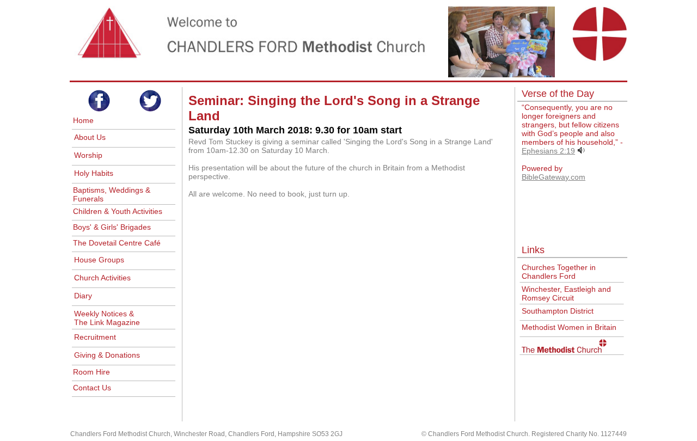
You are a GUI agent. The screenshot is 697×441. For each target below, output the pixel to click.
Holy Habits (93, 173)
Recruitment (95, 337)
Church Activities (102, 277)
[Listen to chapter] (581, 150)
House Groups (99, 259)
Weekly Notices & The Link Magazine (107, 318)
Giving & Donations (107, 355)
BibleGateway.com (553, 177)
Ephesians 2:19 (548, 150)
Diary (83, 295)
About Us (90, 137)
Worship (88, 155)
